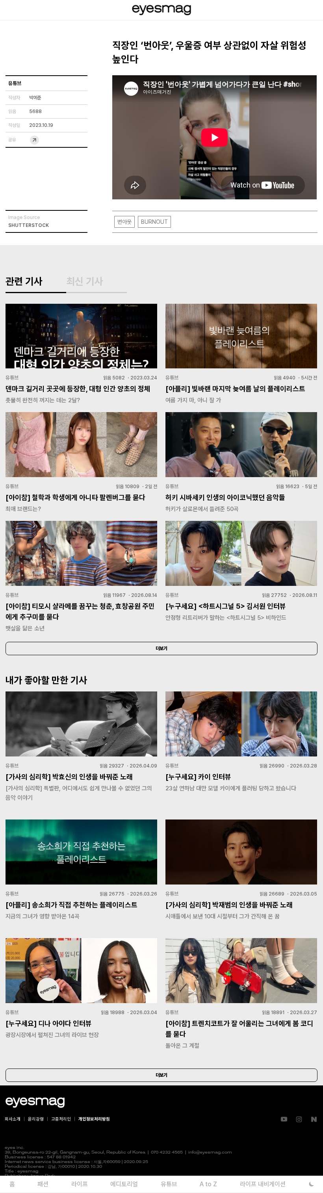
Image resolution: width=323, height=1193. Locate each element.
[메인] (161, 10)
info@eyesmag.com (210, 1152)
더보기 (161, 648)
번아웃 (124, 222)
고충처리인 (61, 1119)
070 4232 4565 (167, 1152)
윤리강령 (36, 1119)
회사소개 (12, 1119)
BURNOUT (154, 222)
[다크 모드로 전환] (311, 1184)
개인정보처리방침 (94, 1119)
